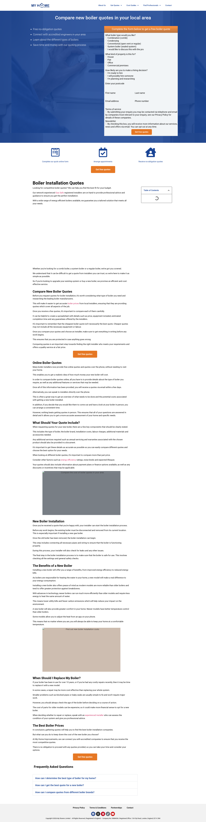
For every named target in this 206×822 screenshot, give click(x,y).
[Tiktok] (108, 814)
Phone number (142, 101)
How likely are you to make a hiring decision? (126, 70)
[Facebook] (93, 814)
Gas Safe (60, 192)
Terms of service (113, 109)
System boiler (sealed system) (122, 46)
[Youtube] (113, 814)
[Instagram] (98, 814)
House (111, 57)
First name (110, 93)
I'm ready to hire (115, 73)
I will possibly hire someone (120, 76)
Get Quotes (115, 5)
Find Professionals (150, 5)
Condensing (113, 41)
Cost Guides (131, 5)
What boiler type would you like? (120, 35)
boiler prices (73, 303)
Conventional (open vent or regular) (124, 43)
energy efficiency (68, 460)
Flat (109, 59)
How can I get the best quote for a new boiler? (59, 785)
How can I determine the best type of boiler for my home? (65, 778)
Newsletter (110, 121)
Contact (168, 5)
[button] (85, 777)
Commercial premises (118, 65)
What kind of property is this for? (120, 54)
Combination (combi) (117, 38)
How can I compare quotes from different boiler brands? (64, 792)
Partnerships (116, 808)
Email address (112, 101)
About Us (102, 5)
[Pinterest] (103, 814)
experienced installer (94, 715)
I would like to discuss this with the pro (126, 49)
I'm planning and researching (121, 78)
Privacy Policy (79, 808)
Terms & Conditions (98, 808)
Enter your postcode (114, 83)
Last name (140, 93)
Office (110, 62)
